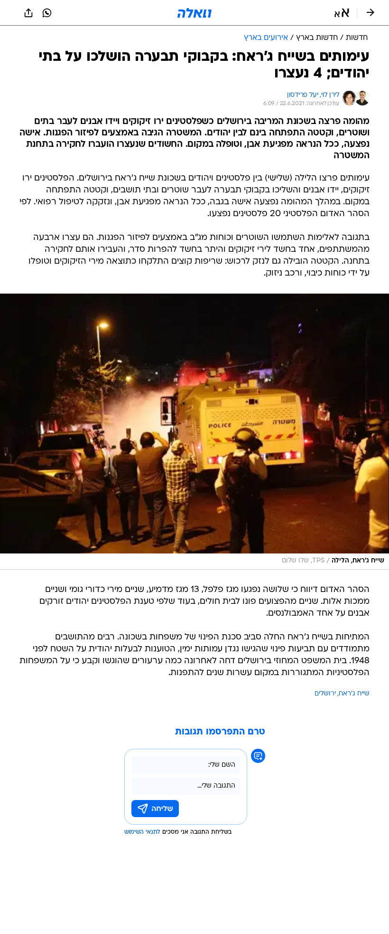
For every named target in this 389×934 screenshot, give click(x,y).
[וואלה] (194, 13)
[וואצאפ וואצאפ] (47, 13)
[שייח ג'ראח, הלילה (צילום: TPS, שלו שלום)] (194, 432)
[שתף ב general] (28, 13)
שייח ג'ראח (354, 694)
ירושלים (325, 694)
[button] (341, 13)
